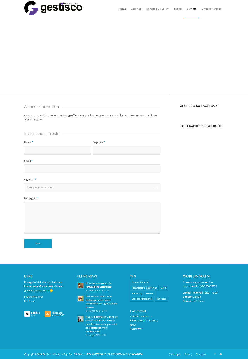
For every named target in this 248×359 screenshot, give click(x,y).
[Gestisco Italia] (53, 8)
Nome (28, 142)
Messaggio (31, 198)
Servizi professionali (142, 298)
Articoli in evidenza (141, 316)
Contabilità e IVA (140, 282)
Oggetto (30, 179)
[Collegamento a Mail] (221, 354)
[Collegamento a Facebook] (215, 354)
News (133, 324)
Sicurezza (161, 298)
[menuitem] (122, 8)
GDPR (164, 287)
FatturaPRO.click (33, 296)
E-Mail (28, 161)
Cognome (99, 142)
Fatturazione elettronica (144, 287)
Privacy (149, 293)
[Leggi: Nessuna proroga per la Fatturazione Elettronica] (80, 285)
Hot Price (29, 301)
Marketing (137, 293)
